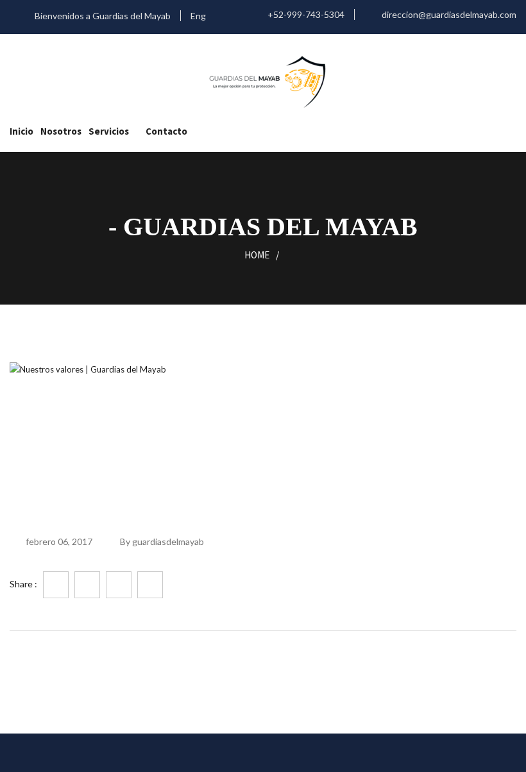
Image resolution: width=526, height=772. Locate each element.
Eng (199, 15)
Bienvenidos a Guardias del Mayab (102, 15)
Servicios (109, 131)
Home (256, 255)
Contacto (166, 131)
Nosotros (60, 131)
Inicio (21, 131)
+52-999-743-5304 (305, 14)
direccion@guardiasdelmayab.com (448, 14)
